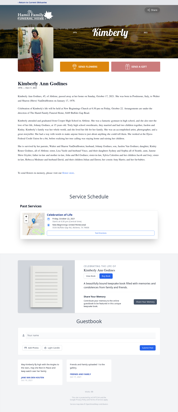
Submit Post (147, 347)
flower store (68, 172)
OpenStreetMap (92, 404)
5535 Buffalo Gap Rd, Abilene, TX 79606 (70, 227)
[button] (33, 221)
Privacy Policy (81, 400)
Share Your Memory (145, 301)
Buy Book (106, 276)
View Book (90, 276)
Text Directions (101, 233)
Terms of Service (96, 400)
